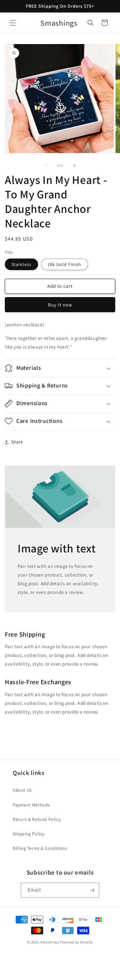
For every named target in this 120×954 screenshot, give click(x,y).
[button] (13, 23)
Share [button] (17, 442)
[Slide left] (46, 165)
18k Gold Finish (64, 264)
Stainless (21, 264)
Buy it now (60, 305)
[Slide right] (74, 165)
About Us (22, 790)
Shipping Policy (28, 834)
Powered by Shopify (76, 942)
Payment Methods (31, 805)
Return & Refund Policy (36, 819)
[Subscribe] (92, 890)
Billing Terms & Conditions (40, 848)
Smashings (49, 942)
